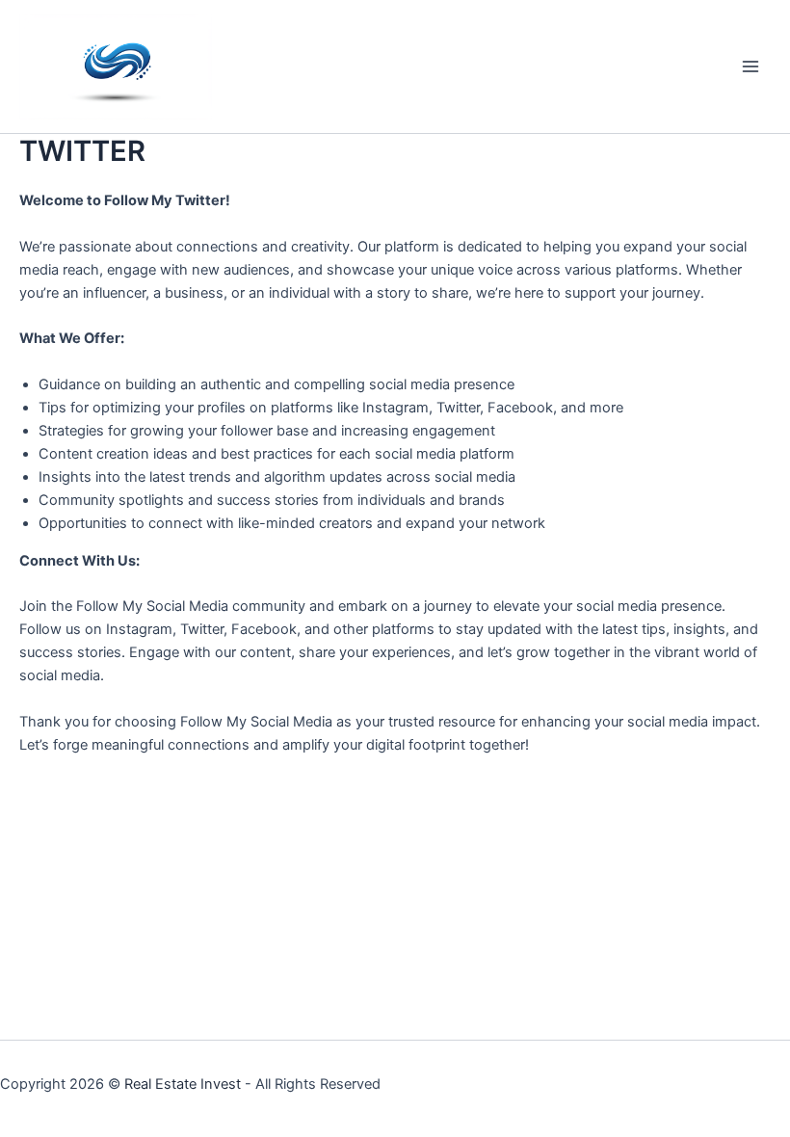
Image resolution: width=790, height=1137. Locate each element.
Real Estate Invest (182, 1084)
